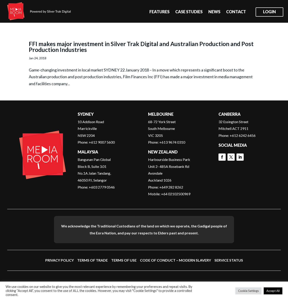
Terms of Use (124, 260)
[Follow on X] (231, 157)
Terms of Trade (92, 260)
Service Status (228, 260)
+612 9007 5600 (102, 142)
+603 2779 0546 (102, 187)
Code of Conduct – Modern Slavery (175, 260)
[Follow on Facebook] (222, 157)
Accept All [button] (273, 291)
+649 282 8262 (171, 187)
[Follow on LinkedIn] (240, 157)
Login (269, 12)
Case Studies (188, 12)
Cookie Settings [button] (248, 291)
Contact (236, 12)
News (214, 12)
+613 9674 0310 (172, 142)
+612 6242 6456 (243, 135)
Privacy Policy (59, 260)
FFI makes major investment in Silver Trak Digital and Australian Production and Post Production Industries (141, 46)
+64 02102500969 (175, 194)
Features (159, 12)
